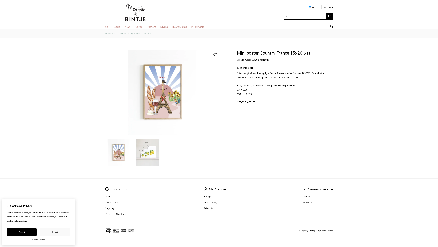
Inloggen (208, 196)
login (330, 7)
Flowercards (179, 26)
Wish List (208, 208)
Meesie (116, 26)
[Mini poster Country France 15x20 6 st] (162, 134)
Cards (139, 26)
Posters (151, 26)
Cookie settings (326, 231)
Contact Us (308, 196)
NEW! (128, 26)
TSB (317, 231)
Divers (164, 26)
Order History (211, 202)
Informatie (197, 26)
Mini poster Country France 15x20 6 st (132, 33)
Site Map (307, 202)
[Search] (329, 16)
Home (108, 33)
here (25, 221)
